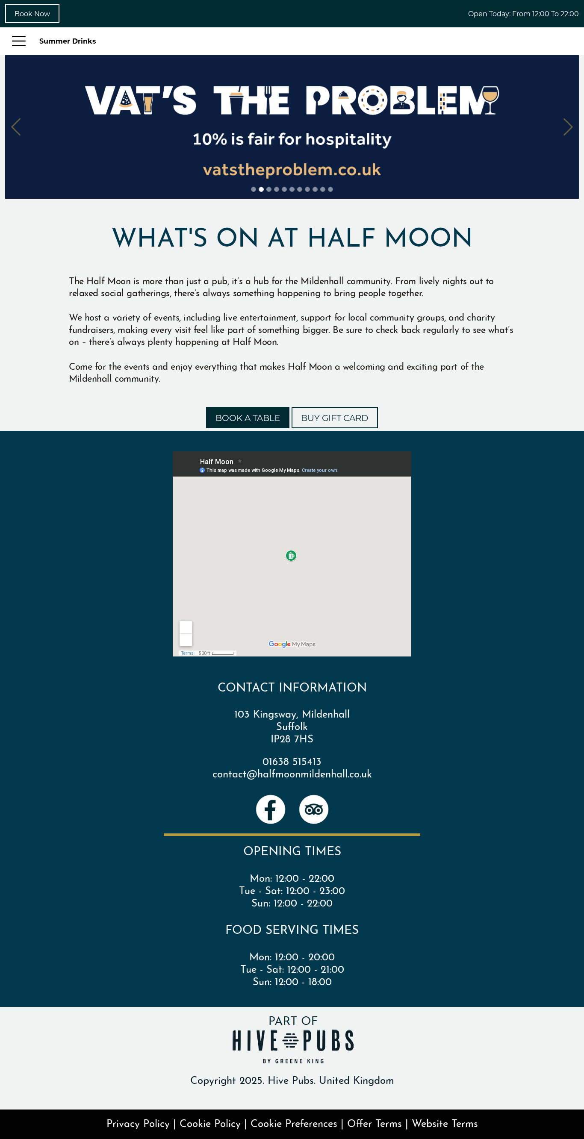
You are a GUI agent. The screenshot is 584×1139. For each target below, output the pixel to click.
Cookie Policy (210, 1122)
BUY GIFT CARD (335, 417)
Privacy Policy (138, 1122)
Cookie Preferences (294, 1122)
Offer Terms (374, 1122)
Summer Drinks (67, 40)
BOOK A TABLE (247, 417)
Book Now (32, 13)
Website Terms (445, 1122)
